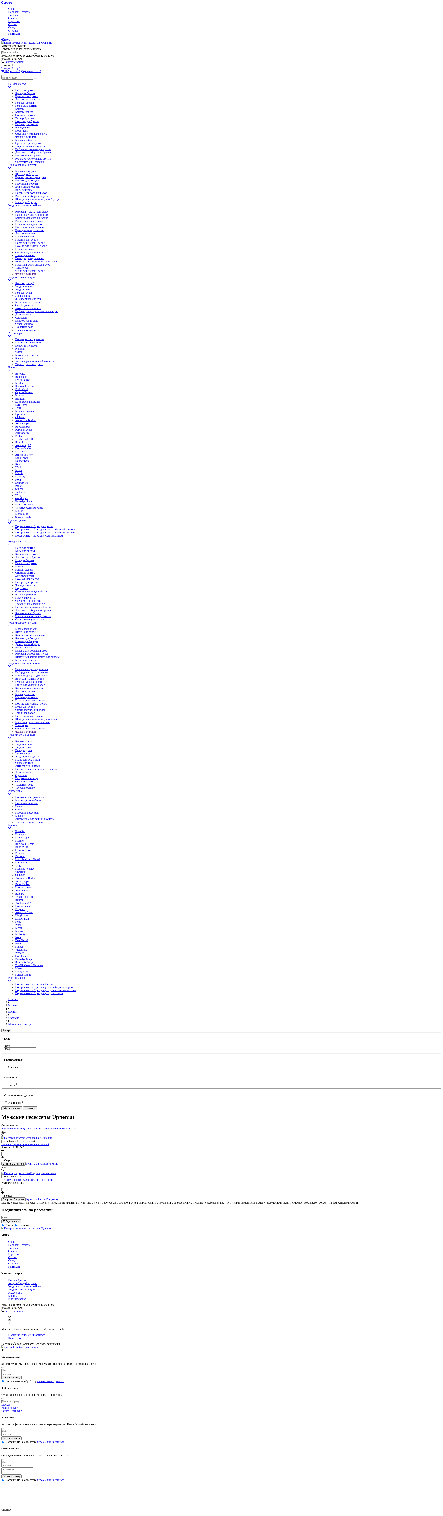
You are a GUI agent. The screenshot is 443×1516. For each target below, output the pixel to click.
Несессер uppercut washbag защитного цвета (27, 1179)
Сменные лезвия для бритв (31, 133)
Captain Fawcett (24, 392)
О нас (11, 8)
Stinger (19, 488)
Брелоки (20, 358)
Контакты (14, 33)
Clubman (20, 417)
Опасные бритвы (25, 115)
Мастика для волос (26, 239)
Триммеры (21, 267)
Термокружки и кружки (29, 364)
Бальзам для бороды (27, 180)
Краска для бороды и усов (30, 177)
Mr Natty (20, 476)
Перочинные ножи (26, 345)
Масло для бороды (26, 171)
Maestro (19, 510)
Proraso (19, 395)
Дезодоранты (23, 314)
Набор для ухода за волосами (32, 214)
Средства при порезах (28, 143)
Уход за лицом (23, 286)
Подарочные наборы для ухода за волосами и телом (45, 532)
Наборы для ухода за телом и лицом (36, 311)
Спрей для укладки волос (30, 252)
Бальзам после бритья (28, 155)
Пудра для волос (25, 249)
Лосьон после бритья (27, 99)
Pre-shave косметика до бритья (33, 158)
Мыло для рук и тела (27, 301)
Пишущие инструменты (29, 339)
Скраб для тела (24, 305)
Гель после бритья (26, 105)
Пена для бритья (25, 90)
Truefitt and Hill (24, 439)
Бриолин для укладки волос (31, 217)
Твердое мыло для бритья (30, 146)
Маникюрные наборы (28, 342)
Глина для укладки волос (30, 227)
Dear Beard (21, 482)
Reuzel (19, 442)
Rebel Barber (22, 426)
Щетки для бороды (26, 174)
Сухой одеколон (24, 323)
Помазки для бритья (27, 121)
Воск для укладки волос (29, 220)
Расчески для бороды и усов (31, 196)
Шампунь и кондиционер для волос (36, 261)
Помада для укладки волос (31, 245)
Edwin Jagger (22, 379)
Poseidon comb (23, 429)
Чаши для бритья (25, 127)
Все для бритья (17, 83)
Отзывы (13, 30)
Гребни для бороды (26, 183)
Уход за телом (23, 289)
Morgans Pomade (24, 411)
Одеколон (21, 317)
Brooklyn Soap (23, 501)
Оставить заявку (11, 1377)
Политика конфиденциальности (27, 1334)
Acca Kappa (22, 423)
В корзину (52, 1163)
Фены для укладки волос (30, 270)
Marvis (19, 473)
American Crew (24, 454)
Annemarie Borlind (25, 420)
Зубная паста (22, 295)
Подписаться (12, 1221)
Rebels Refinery (24, 504)
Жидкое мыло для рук (28, 298)
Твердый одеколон (26, 330)
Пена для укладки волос (29, 258)
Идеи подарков (17, 520)
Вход (7, 39)
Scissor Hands (23, 516)
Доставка (13, 15)
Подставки (21, 130)
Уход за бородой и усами (22, 164)
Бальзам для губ (24, 283)
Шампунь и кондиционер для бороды (37, 199)
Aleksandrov (22, 432)
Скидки (12, 27)
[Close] (2, 1367)
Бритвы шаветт (24, 111)
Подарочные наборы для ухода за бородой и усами (45, 529)
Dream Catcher (23, 448)
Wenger (19, 495)
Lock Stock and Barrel (27, 401)
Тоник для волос (25, 255)
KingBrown (21, 457)
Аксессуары (15, 333)
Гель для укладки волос (29, 224)
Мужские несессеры (27, 354)
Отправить (30, 1108)
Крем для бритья (25, 93)
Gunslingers (21, 498)
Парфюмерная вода (26, 320)
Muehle (19, 383)
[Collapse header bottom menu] (2, 75)
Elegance (20, 451)
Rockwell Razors (24, 386)
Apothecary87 (23, 445)
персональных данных (50, 1381)
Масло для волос (25, 236)
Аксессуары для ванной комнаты (34, 361)
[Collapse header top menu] (12, 40)
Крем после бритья (26, 96)
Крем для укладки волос (29, 230)
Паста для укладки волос (30, 242)
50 (74, 1128)
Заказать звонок (14, 61)
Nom (18, 479)
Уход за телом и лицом (21, 277)
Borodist (20, 373)
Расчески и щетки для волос (31, 211)
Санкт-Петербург (11, 1410)
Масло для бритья (25, 139)
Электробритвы (24, 118)
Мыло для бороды (26, 202)
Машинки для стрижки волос (32, 264)
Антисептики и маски (28, 308)
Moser (18, 470)
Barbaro (19, 435)
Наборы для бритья (26, 124)
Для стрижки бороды (27, 186)
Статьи (12, 24)
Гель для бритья (24, 102)
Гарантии (14, 21)
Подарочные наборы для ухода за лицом (39, 535)
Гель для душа (23, 292)
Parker (18, 485)
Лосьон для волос (25, 233)
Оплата (12, 18)
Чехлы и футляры (25, 136)
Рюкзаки (20, 348)
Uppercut (20, 414)
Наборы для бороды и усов (31, 192)
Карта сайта (15, 1337)
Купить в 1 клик (36, 1163)
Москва (7, 2)
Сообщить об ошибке (27, 1346)
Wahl (18, 467)
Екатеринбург (9, 1407)
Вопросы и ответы (19, 11)
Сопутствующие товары (29, 161)
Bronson (20, 398)
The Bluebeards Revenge (29, 507)
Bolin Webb (21, 389)
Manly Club (21, 513)
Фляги (19, 351)
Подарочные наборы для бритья (34, 526)
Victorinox (21, 492)
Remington (21, 376)
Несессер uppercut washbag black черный (25, 1144)
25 (70, 1128)
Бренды (12, 367)
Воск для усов (23, 189)
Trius (18, 407)
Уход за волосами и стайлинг (25, 205)
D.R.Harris (21, 404)
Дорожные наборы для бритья (33, 152)
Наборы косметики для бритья (33, 149)
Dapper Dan (22, 460)
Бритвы (19, 108)
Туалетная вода (24, 326)
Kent (18, 464)
